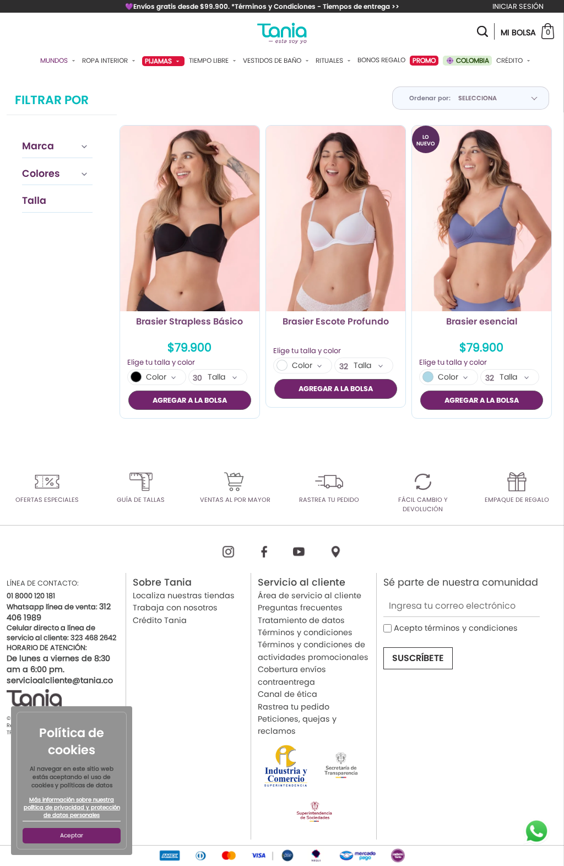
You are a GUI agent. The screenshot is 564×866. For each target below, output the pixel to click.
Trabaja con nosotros (175, 607)
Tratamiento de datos (301, 620)
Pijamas (159, 61)
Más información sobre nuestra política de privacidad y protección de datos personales (72, 807)
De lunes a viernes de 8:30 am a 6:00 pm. (58, 664)
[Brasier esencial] (481, 218)
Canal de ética (287, 694)
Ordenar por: (430, 98)
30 (197, 377)
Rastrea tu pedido (293, 706)
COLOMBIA (471, 60)
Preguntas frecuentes (300, 607)
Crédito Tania (160, 620)
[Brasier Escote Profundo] (335, 218)
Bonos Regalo (381, 60)
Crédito (510, 60)
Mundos (54, 60)
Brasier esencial (481, 322)
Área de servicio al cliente (309, 595)
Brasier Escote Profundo (336, 322)
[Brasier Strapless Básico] (189, 218)
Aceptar (71, 835)
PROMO (424, 60)
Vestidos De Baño (273, 60)
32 (343, 366)
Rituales (330, 60)
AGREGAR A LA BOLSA (190, 400)
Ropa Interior (105, 60)
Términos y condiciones (305, 632)
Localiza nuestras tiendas (184, 595)
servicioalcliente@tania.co (60, 680)
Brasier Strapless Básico (189, 322)
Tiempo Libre (209, 60)
